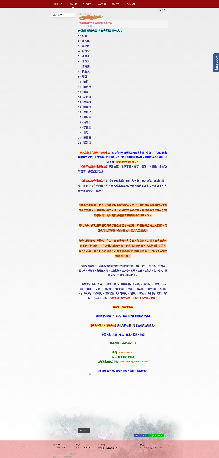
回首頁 (80, 14)
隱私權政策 (62, 453)
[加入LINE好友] (156, 435)
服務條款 (73, 453)
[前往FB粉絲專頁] (141, 435)
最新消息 (88, 14)
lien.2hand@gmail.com (150, 447)
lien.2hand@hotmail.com (134, 361)
